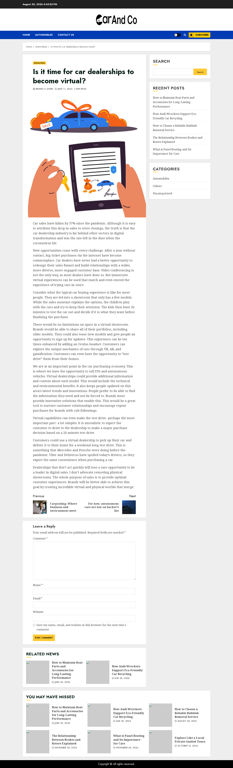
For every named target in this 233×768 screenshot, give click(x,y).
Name (38, 585)
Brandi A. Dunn (44, 89)
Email (37, 598)
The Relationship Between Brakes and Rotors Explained (37, 741)
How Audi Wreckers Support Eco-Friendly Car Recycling (97, 672)
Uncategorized (162, 193)
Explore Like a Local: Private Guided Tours (160, 741)
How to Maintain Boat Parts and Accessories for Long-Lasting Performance (37, 672)
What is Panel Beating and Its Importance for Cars (172, 151)
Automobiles (44, 35)
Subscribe (202, 35)
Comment (40, 538)
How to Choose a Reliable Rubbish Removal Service (160, 715)
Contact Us (66, 35)
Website (38, 612)
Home (26, 35)
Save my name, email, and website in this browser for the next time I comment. (81, 627)
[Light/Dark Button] (177, 35)
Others (157, 186)
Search (161, 61)
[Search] (185, 35)
